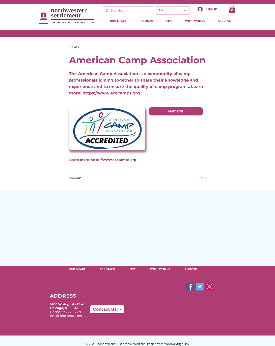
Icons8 (112, 344)
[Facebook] (190, 286)
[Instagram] (209, 286)
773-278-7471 (71, 312)
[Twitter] (200, 286)
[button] (232, 9)
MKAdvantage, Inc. (176, 344)
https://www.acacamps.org (111, 93)
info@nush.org (71, 316)
